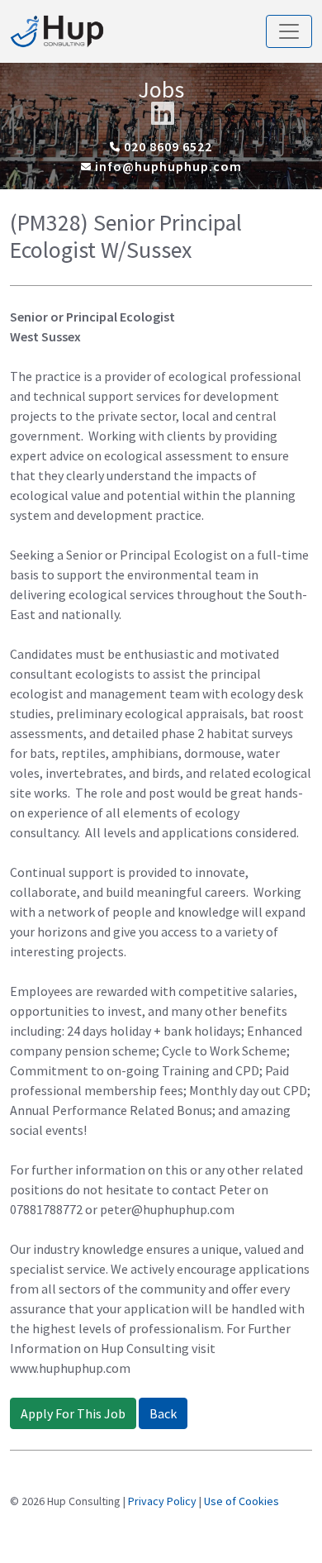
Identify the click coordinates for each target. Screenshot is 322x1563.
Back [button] (163, 1413)
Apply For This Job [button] (73, 1413)
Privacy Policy (162, 1501)
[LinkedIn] (162, 113)
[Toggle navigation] (289, 31)
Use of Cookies (241, 1501)
